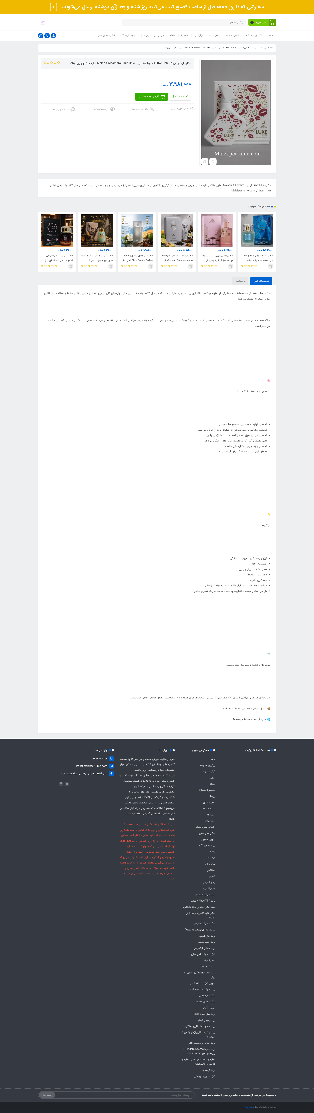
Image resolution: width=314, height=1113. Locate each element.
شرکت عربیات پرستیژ (204, 1076)
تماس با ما (210, 864)
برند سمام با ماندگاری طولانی (200, 1026)
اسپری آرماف (208, 1008)
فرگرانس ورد (208, 772)
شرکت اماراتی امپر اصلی (203, 954)
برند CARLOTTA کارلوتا (203, 901)
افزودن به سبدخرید (149, 96)
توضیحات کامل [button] (261, 281)
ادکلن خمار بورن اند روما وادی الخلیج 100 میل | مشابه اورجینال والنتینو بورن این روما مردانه (98, 260)
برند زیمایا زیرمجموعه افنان (201, 1043)
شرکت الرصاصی (207, 996)
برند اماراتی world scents (201, 989)
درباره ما (211, 858)
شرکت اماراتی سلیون (204, 924)
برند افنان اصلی (207, 936)
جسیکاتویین (208, 888)
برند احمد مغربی (206, 942)
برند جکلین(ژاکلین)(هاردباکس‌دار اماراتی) (198, 1034)
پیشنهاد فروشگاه (129, 35)
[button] (262, 22)
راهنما (212, 851)
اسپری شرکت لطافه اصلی (202, 983)
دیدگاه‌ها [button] (240, 281)
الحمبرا (184, 35)
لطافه (173, 35)
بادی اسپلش (209, 882)
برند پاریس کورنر (206, 1020)
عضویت (47, 1095)
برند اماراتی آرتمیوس (204, 948)
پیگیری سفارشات (253, 35)
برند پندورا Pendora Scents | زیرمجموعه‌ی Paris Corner (199, 1051)
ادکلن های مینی (106, 35)
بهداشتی (210, 870)
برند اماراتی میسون (205, 895)
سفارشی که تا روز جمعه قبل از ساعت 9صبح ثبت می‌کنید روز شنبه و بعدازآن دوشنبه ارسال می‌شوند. (162, 7)
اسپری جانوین (208, 839)
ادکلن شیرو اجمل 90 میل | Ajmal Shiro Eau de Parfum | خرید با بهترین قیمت (178, 260)
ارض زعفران (209, 802)
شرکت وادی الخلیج (205, 1002)
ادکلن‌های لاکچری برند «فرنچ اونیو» (200, 915)
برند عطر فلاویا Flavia (204, 1014)
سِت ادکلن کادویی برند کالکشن (199, 907)
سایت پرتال (248, 1107)
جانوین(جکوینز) (207, 790)
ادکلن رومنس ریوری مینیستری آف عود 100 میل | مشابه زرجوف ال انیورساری (257, 260)
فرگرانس (198, 35)
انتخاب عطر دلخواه (205, 827)
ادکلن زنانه (214, 35)
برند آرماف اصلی (206, 967)
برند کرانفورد (208, 1070)
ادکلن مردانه (232, 35)
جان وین (159, 35)
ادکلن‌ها (211, 815)
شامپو (212, 876)
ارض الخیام (209, 960)
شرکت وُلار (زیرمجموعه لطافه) (200, 930)
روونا (146, 35)
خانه (271, 35)
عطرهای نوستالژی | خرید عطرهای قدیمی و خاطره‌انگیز (198, 1061)
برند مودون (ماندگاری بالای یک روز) (199, 975)
